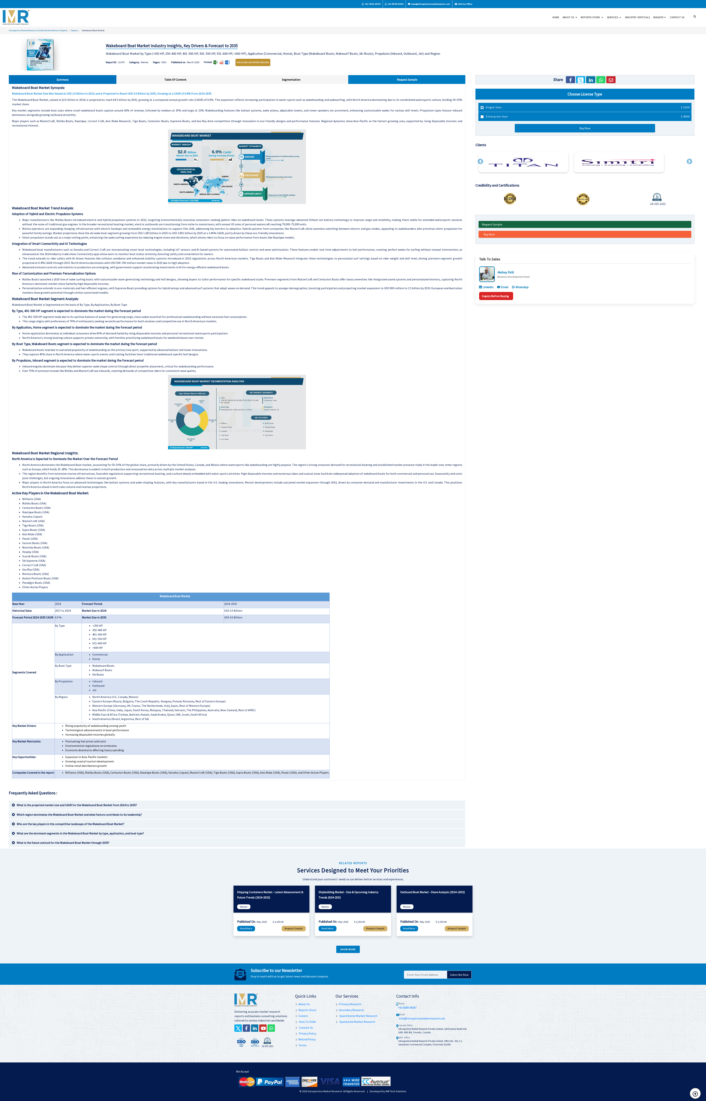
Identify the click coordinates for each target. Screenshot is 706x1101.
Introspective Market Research (325, 1091)
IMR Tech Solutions (396, 1091)
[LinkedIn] (590, 79)
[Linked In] (254, 1028)
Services (613, 17)
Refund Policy (307, 1039)
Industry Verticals (637, 17)
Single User (587, 107)
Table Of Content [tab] (175, 79)
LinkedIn (488, 287)
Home (555, 17)
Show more (348, 949)
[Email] (611, 79)
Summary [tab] (63, 79)
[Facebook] (570, 79)
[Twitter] (580, 79)
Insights (658, 17)
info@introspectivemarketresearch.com (422, 1018)
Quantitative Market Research (358, 1016)
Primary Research (350, 1004)
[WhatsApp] (600, 79)
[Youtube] (263, 1028)
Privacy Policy (307, 1033)
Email (504, 287)
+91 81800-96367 (407, 1007)
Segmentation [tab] (291, 79)
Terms (302, 1045)
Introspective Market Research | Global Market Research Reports (38, 30)
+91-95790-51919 (395, 4)
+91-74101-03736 (372, 4)
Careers (303, 1016)
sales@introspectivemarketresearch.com (430, 4)
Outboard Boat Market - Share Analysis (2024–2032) (432, 892)
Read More (246, 928)
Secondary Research (351, 1010)
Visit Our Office (465, 4)
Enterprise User (587, 116)
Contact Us (305, 1027)
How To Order (307, 1022)
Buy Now (585, 128)
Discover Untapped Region (253, 62)
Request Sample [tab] (407, 79)
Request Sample (492, 224)
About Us (569, 17)
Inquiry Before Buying (495, 296)
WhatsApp (522, 287)
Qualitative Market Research (357, 1022)
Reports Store (591, 17)
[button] (480, 161)
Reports (74, 30)
